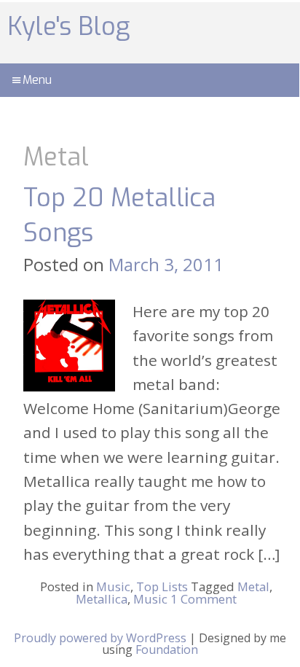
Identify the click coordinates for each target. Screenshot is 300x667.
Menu (37, 79)
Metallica (101, 598)
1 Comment (203, 598)
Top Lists (162, 586)
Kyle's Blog (68, 26)
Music (113, 586)
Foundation (166, 649)
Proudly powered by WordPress (100, 638)
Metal (253, 586)
